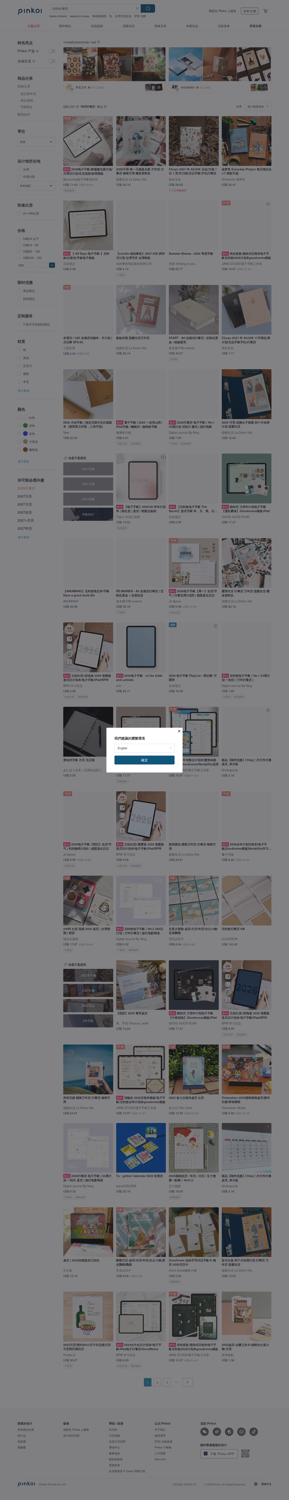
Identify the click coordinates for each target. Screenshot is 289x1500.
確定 (144, 760)
